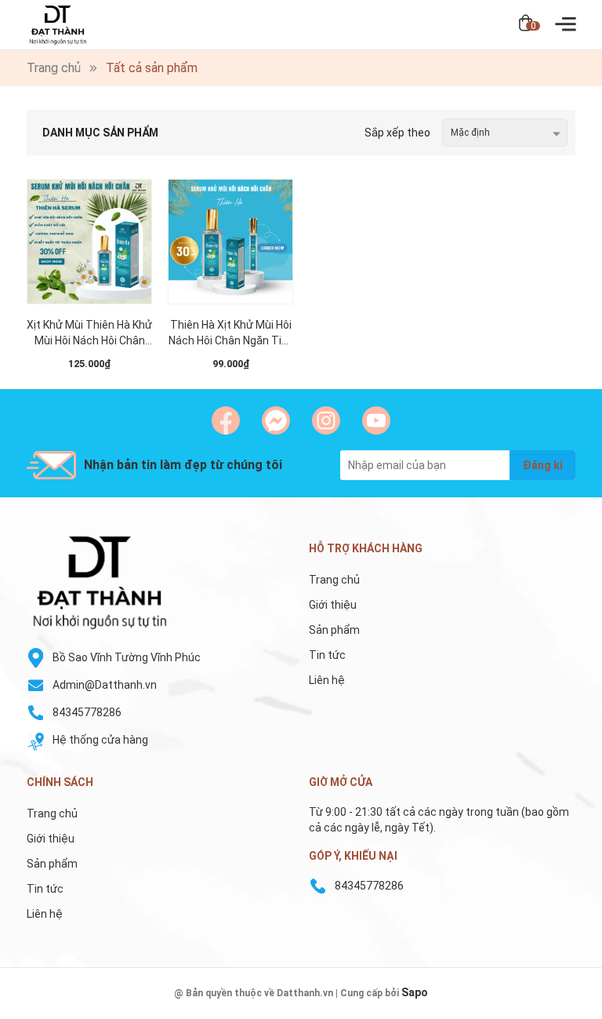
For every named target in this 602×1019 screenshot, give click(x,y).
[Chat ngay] (276, 420)
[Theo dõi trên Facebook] (226, 420)
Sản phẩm (334, 630)
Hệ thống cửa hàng (100, 739)
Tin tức (327, 655)
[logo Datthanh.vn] (160, 582)
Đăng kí (543, 465)
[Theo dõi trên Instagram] (326, 420)
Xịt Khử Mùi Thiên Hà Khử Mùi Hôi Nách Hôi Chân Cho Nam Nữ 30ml (89, 333)
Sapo (414, 992)
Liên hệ (327, 680)
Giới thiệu (333, 605)
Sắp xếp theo (397, 132)
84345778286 (87, 712)
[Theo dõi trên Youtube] (376, 420)
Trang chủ (334, 579)
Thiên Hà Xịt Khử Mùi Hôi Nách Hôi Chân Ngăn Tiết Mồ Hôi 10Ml (230, 333)
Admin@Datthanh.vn (105, 685)
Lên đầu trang (551, 1009)
